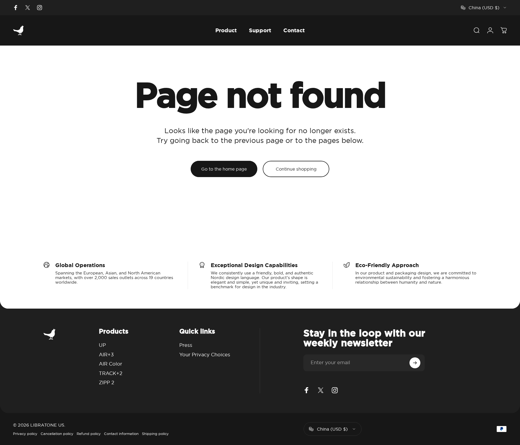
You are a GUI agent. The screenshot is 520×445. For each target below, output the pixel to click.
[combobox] (484, 7)
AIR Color (110, 363)
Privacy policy (25, 434)
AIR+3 (106, 354)
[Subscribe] (415, 362)
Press (185, 345)
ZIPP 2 (106, 382)
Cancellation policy (57, 434)
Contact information (121, 434)
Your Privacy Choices (204, 354)
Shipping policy (155, 434)
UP (102, 345)
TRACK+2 (110, 373)
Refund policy (89, 434)
